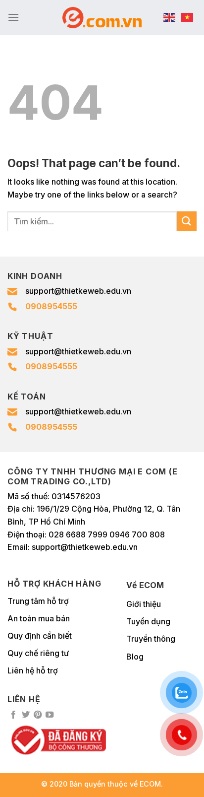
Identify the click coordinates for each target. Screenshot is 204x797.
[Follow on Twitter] (26, 715)
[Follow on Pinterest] (38, 715)
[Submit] (187, 221)
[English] (169, 17)
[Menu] (13, 17)
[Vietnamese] (187, 17)
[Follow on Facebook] (13, 715)
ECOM (150, 784)
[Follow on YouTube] (49, 715)
